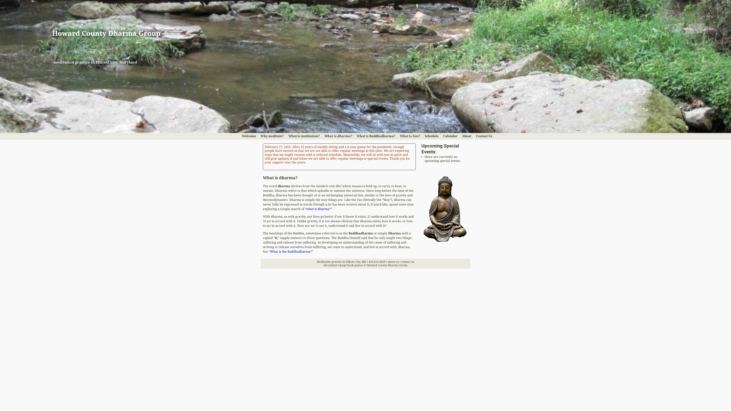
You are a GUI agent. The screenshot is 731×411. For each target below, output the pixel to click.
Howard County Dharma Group (106, 33)
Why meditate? (272, 136)
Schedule (432, 136)
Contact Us (484, 136)
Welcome (249, 136)
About (466, 136)
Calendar (450, 136)
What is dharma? (338, 136)
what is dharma (317, 209)
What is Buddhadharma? (376, 136)
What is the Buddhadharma (290, 251)
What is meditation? (304, 136)
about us (393, 261)
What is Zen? (410, 136)
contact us (407, 261)
